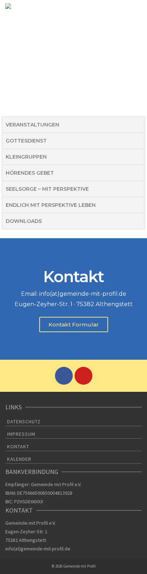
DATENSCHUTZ (24, 421)
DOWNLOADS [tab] (24, 221)
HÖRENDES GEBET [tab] (30, 173)
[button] (73, 324)
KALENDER (19, 459)
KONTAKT (18, 446)
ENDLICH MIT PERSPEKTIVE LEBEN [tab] (51, 205)
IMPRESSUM (21, 434)
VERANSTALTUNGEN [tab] (32, 124)
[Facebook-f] (64, 376)
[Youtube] (83, 376)
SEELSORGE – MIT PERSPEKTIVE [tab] (47, 189)
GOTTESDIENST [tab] (26, 141)
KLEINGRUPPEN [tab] (26, 157)
